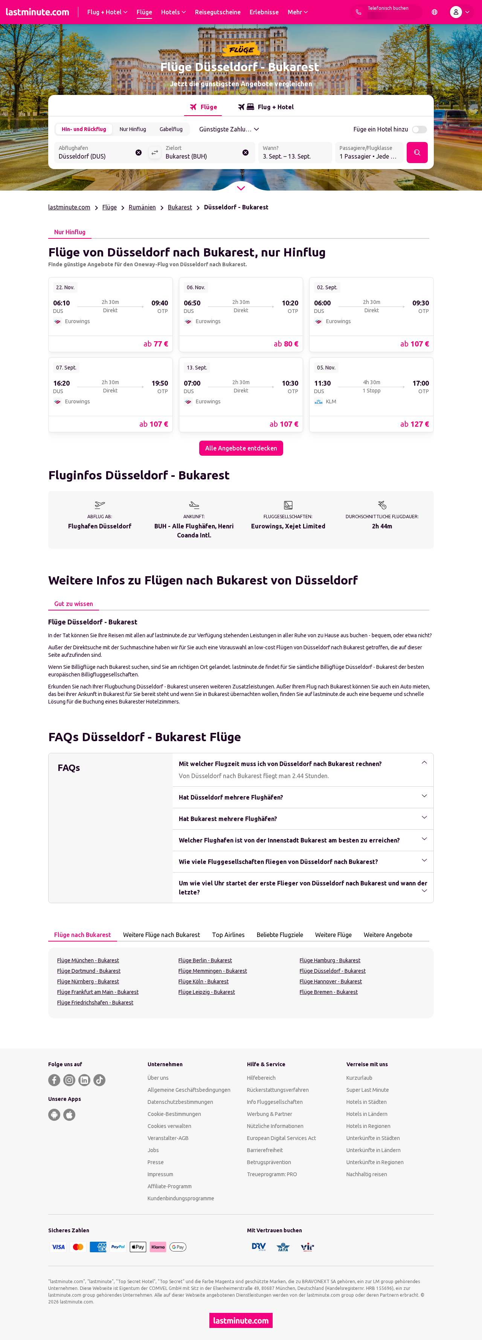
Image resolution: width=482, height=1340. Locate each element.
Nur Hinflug (133, 129)
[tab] (203, 107)
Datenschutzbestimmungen (180, 1102)
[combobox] (101, 153)
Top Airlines (228, 934)
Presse (156, 1162)
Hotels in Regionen (368, 1126)
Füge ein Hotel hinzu (381, 129)
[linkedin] (84, 1080)
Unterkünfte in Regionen (375, 1162)
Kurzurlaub (359, 1078)
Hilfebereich (261, 1078)
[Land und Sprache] (434, 12)
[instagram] (69, 1080)
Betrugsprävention (269, 1162)
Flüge (109, 207)
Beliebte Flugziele (280, 934)
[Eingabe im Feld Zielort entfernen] (245, 152)
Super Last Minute (367, 1090)
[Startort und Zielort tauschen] (155, 153)
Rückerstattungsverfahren (278, 1090)
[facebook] (54, 1080)
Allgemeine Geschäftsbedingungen (189, 1090)
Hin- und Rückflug (84, 129)
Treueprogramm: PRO (272, 1174)
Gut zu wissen (73, 603)
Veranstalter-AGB (168, 1138)
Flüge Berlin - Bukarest (205, 960)
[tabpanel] (241, 347)
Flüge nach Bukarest (82, 934)
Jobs (153, 1150)
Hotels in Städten (366, 1102)
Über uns (158, 1078)
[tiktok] (99, 1080)
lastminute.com (69, 207)
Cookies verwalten (169, 1126)
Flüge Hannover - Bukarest (331, 981)
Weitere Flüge (333, 934)
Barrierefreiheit (265, 1150)
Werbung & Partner (269, 1114)
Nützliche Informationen (275, 1126)
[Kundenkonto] (461, 12)
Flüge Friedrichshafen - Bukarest (95, 1003)
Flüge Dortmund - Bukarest (88, 971)
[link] (110, 314)
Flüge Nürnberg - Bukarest (88, 981)
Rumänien (142, 207)
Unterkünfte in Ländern (373, 1150)
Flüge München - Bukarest (88, 960)
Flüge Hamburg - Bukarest (330, 960)
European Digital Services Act (281, 1138)
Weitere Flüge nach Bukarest (161, 934)
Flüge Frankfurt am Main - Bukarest (98, 992)
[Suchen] (417, 152)
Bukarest (180, 207)
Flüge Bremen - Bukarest (329, 992)
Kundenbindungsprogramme (181, 1198)
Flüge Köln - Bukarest (203, 981)
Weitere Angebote (388, 934)
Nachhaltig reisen (366, 1174)
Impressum (160, 1174)
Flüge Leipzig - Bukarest (206, 992)
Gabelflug (171, 129)
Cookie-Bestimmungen (174, 1114)
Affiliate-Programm (170, 1186)
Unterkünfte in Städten (373, 1138)
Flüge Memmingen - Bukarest (212, 971)
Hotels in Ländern (366, 1114)
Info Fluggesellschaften (275, 1102)
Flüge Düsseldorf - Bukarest (333, 971)
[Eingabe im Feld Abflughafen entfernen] (138, 152)
